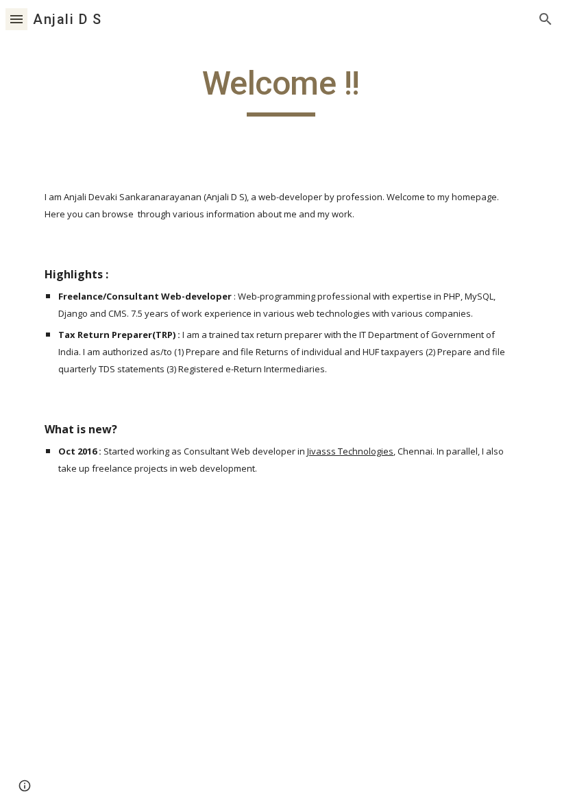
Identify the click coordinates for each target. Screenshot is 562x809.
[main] (281, 90)
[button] (16, 19)
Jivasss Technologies (350, 451)
